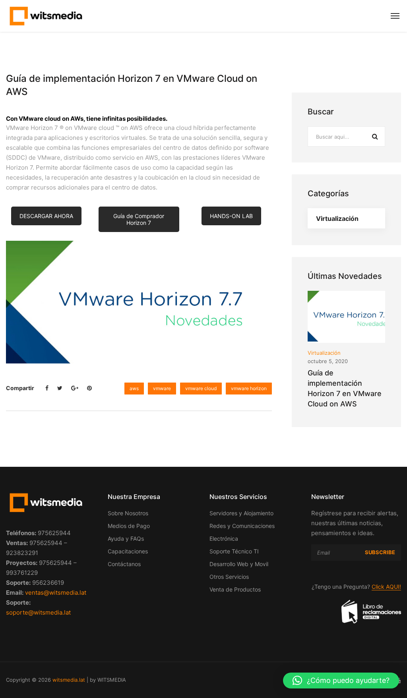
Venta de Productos (235, 589)
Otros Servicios (229, 576)
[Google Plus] (74, 388)
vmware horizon (249, 388)
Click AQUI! (386, 586)
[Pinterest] (89, 388)
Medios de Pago (129, 525)
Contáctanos (124, 564)
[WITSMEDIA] (45, 16)
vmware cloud (201, 388)
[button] (341, 680)
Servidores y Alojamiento (241, 513)
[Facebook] (46, 388)
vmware (162, 388)
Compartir (20, 388)
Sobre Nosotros (128, 513)
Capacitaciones (128, 551)
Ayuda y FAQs (126, 538)
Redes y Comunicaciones (242, 525)
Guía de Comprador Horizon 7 (138, 219)
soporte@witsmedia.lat (38, 612)
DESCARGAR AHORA (46, 216)
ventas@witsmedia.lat (55, 592)
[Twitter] (59, 388)
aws (134, 388)
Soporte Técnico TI (234, 551)
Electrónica (223, 538)
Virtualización (337, 218)
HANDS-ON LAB (231, 216)
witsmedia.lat (68, 680)
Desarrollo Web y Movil (238, 564)
